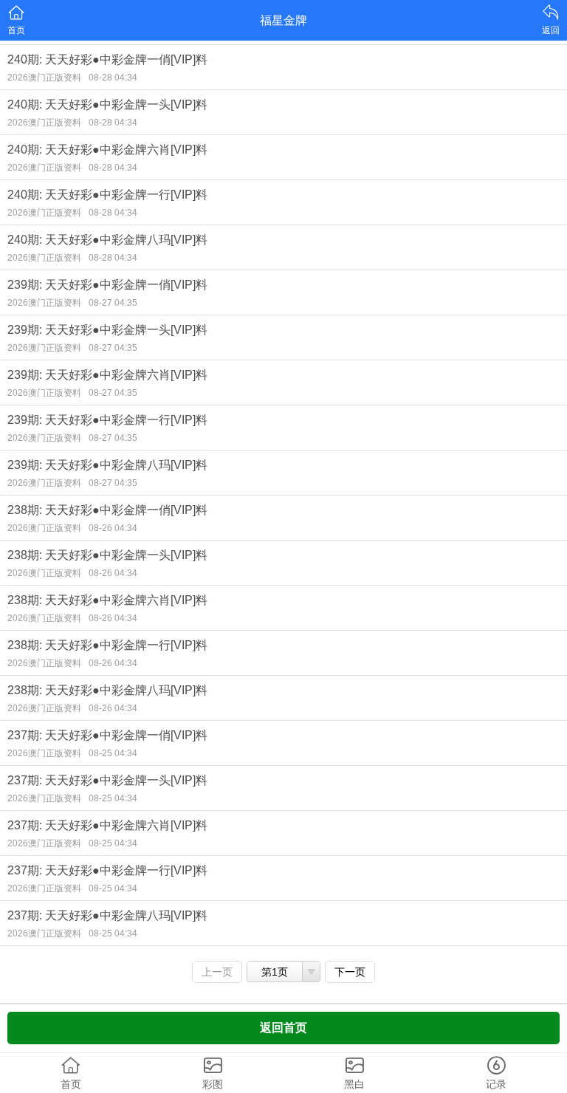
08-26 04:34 (113, 528)
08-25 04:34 (113, 753)
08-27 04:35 (113, 303)
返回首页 (283, 1027)
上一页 (217, 972)
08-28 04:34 (113, 77)
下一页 (349, 972)
